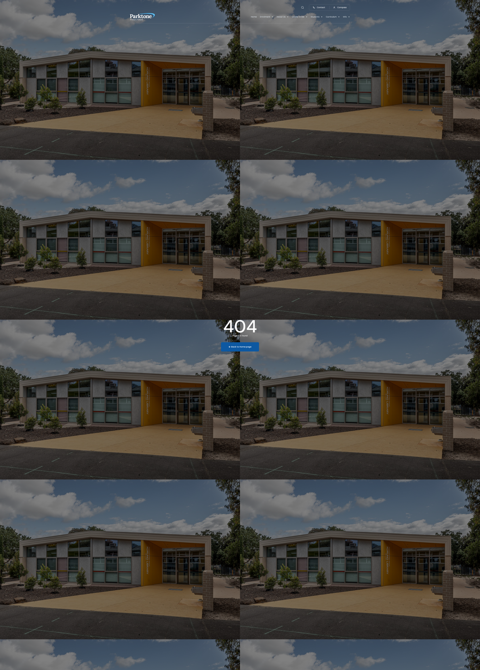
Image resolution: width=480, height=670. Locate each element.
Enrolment (265, 16)
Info (345, 16)
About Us (281, 16)
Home (254, 16)
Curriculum (331, 16)
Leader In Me (298, 16)
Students (315, 16)
